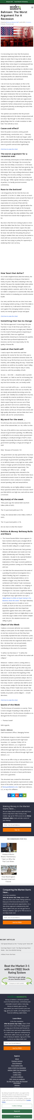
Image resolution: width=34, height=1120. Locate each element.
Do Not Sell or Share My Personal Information (17, 1082)
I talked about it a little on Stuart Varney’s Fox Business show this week (16, 598)
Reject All (17, 1111)
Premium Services (17, 1061)
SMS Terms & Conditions (17, 1079)
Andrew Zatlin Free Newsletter (17, 1070)
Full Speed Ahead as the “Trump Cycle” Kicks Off (16, 944)
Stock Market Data (17, 1065)
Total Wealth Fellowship (21, 1)
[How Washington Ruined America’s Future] (9, 870)
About (17, 1059)
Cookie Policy (17, 1075)
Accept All (17, 1116)
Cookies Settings (17, 1106)
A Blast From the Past (8, 954)
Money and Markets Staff (12, 22)
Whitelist (17, 1085)
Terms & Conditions (17, 1077)
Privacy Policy (17, 1072)
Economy (28, 22)
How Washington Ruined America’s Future (8, 879)
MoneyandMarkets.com (10, 787)
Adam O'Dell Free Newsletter (17, 1068)
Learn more (23, 1013)
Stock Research (17, 1063)
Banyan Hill (9, 1)
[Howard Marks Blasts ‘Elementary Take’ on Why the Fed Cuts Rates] (9, 847)
